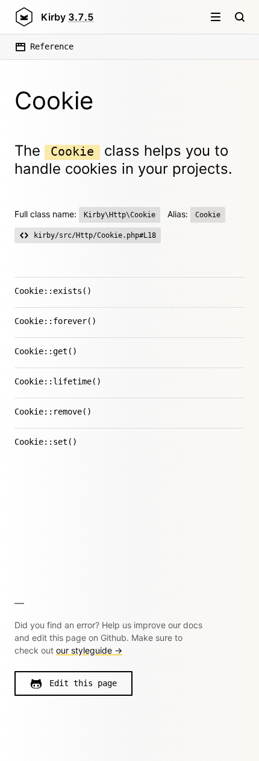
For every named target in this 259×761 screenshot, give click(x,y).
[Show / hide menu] (216, 17)
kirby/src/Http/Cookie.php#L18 (95, 235)
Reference (51, 46)
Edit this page (83, 683)
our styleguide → (89, 650)
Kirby (67, 17)
